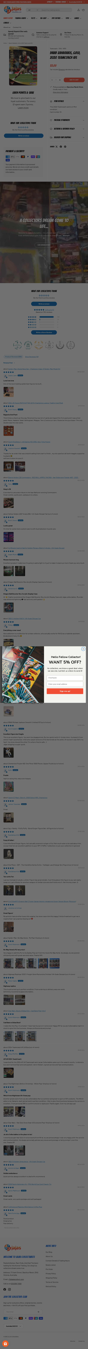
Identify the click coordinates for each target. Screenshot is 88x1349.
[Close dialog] (83, 649)
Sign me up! (65, 691)
